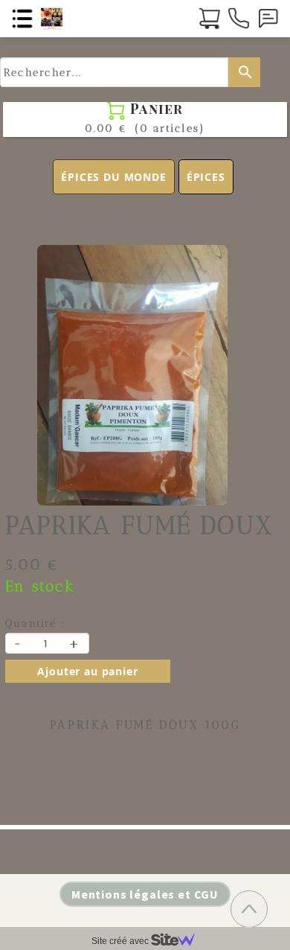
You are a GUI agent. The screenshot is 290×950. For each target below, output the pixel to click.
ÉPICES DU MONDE (114, 177)
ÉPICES (206, 177)
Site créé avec (121, 941)
